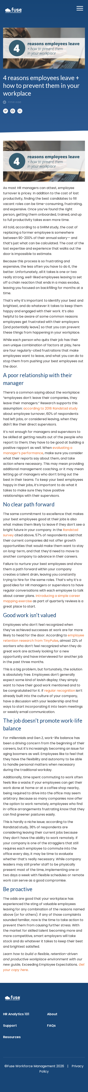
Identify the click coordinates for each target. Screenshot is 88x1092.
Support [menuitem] (10, 1025)
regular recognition (59, 690)
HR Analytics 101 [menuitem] (16, 1014)
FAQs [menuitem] (51, 1025)
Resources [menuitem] (12, 1037)
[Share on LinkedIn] (19, 111)
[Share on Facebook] (12, 111)
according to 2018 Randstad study (50, 408)
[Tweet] (5, 111)
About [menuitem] (52, 1014)
